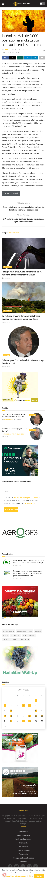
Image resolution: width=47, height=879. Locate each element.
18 (11, 716)
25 (11, 721)
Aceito (39, 876)
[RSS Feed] (36, 866)
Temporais (6, 639)
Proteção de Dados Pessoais (23, 858)
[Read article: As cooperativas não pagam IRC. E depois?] (36, 433)
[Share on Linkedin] (34, 57)
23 (42, 716)
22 (36, 716)
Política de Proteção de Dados (25, 497)
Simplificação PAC (29, 635)
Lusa (6, 49)
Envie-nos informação (23, 839)
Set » (42, 690)
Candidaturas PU (8, 631)
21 (29, 716)
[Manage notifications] (4, 875)
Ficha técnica (23, 854)
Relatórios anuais (23, 835)
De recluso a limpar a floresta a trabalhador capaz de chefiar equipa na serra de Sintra (21, 317)
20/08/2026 (17, 566)
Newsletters (23, 846)
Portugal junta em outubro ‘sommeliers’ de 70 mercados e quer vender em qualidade (22, 273)
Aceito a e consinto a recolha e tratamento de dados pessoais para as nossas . (22, 500)
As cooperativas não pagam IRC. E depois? (14, 429)
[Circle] (23, 866)
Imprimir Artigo (10, 193)
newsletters (30, 503)
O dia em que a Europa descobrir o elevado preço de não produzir (23, 362)
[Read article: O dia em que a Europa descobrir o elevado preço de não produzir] (23, 341)
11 (11, 711)
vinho (15, 639)
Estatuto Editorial (24, 850)
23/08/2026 (6, 278)
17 (5, 716)
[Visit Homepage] (21, 3)
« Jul (5, 690)
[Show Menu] (3, 3)
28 (29, 721)
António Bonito (8, 420)
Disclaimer (23, 861)
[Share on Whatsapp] (20, 57)
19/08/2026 (17, 579)
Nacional (7, 267)
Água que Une (24, 639)
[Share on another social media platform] (42, 57)
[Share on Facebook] (5, 57)
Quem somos (23, 831)
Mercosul (38, 631)
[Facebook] (11, 866)
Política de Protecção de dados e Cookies (17, 876)
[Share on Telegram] (27, 57)
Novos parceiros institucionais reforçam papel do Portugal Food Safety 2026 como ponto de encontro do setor (28, 573)
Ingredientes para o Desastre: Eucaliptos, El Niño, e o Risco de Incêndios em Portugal (28, 561)
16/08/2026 (6, 437)
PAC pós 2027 (15, 635)
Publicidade (23, 842)
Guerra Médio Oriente (24, 631)
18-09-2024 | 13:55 (18, 49)
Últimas (7, 355)
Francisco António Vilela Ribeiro (14, 434)
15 (36, 711)
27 (23, 721)
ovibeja (5, 635)
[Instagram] (30, 866)
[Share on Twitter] (12, 57)
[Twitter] (17, 866)
